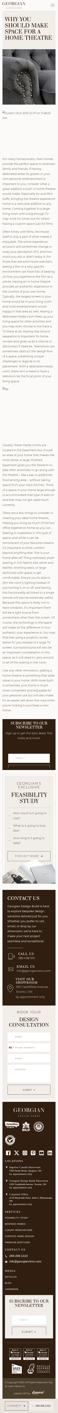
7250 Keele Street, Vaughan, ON (25, 1171)
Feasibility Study (16, 1218)
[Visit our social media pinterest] (33, 1152)
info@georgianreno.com (34, 971)
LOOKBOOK (11, 1289)
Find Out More (27, 856)
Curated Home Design (19, 1236)
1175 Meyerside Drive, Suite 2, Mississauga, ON (31, 1199)
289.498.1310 (26, 958)
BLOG (8, 1283)
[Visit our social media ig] (24, 1152)
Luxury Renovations (18, 1230)
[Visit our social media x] (16, 1152)
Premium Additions (17, 1242)
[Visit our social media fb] (8, 1152)
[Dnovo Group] (37, 1393)
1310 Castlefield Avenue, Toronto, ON (27, 1184)
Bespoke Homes (15, 1224)
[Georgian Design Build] (13, 5)
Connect (14, 1405)
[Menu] (53, 5)
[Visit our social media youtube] (41, 1152)
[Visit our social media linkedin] (49, 1152)
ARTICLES (11, 1277)
